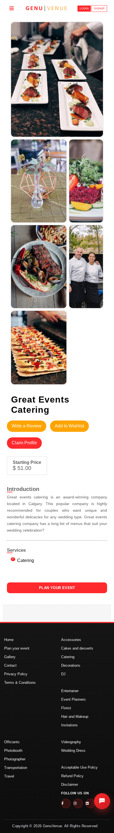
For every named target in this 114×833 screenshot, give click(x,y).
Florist (66, 708)
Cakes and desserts (77, 648)
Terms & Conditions (20, 682)
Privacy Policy (15, 674)
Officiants (12, 742)
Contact (10, 665)
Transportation (15, 768)
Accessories (71, 640)
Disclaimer (69, 784)
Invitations (69, 725)
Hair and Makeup (74, 716)
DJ (63, 674)
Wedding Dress (73, 750)
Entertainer (70, 691)
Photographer (14, 759)
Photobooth (13, 750)
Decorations (70, 665)
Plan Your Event (57, 588)
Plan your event (16, 648)
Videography (71, 742)
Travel (9, 776)
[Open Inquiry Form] (102, 801)
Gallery (9, 657)
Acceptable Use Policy (79, 767)
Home (9, 640)
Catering (67, 657)
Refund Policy (72, 776)
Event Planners (73, 699)
